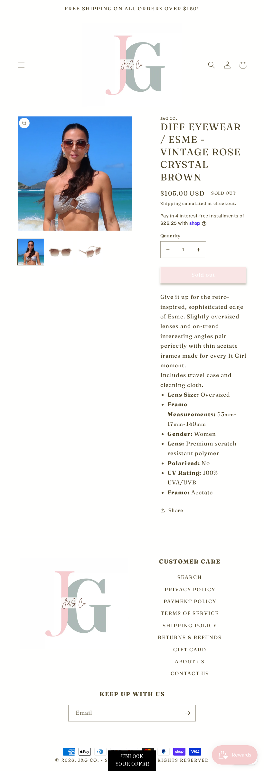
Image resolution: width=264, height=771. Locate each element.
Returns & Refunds (190, 637)
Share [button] (175, 510)
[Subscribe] (187, 713)
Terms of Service (190, 613)
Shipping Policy (190, 625)
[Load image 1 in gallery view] (31, 252)
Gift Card (189, 650)
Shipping (170, 203)
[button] (21, 65)
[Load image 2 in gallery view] (60, 252)
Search (189, 577)
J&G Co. (89, 760)
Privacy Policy (190, 589)
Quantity (170, 236)
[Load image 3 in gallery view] (90, 252)
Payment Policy (190, 601)
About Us (190, 661)
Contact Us (190, 673)
